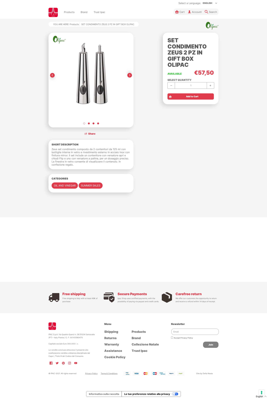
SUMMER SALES (90, 185)
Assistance (113, 351)
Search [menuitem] (213, 11)
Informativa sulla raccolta (104, 394)
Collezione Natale (145, 344)
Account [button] (197, 11)
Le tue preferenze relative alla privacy (147, 394)
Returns (110, 338)
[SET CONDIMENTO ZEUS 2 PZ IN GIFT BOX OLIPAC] (84, 123)
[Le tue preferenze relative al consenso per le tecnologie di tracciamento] (262, 393)
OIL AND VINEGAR (65, 185)
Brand (136, 338)
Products (74, 24)
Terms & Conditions (109, 373)
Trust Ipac (139, 351)
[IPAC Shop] (53, 12)
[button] (180, 12)
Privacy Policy (91, 373)
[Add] (210, 85)
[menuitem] (69, 12)
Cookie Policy (114, 357)
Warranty (111, 344)
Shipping (111, 332)
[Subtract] (171, 85)
